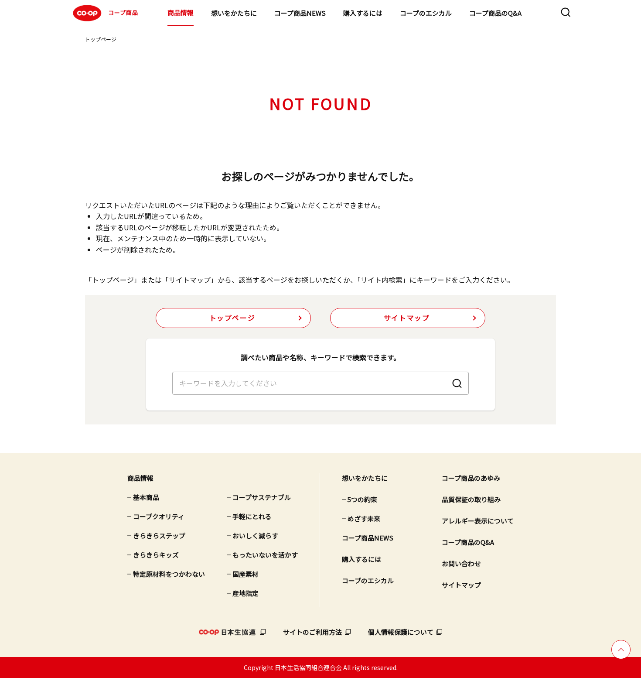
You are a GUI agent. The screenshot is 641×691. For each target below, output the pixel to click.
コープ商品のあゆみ (471, 477)
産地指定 (245, 593)
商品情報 (180, 12)
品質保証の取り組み (471, 499)
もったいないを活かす (265, 554)
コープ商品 (123, 12)
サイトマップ (407, 317)
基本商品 (146, 497)
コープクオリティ (158, 516)
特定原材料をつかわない (169, 573)
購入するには (362, 12)
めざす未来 (364, 518)
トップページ (100, 39)
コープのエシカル (426, 12)
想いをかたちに (234, 12)
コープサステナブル (261, 497)
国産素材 (245, 573)
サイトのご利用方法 (312, 631)
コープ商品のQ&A (495, 12)
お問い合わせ (461, 563)
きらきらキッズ (156, 554)
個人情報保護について (400, 631)
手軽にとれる (252, 516)
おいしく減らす (255, 535)
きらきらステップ (159, 535)
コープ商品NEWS (300, 12)
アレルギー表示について (478, 520)
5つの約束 (362, 499)
